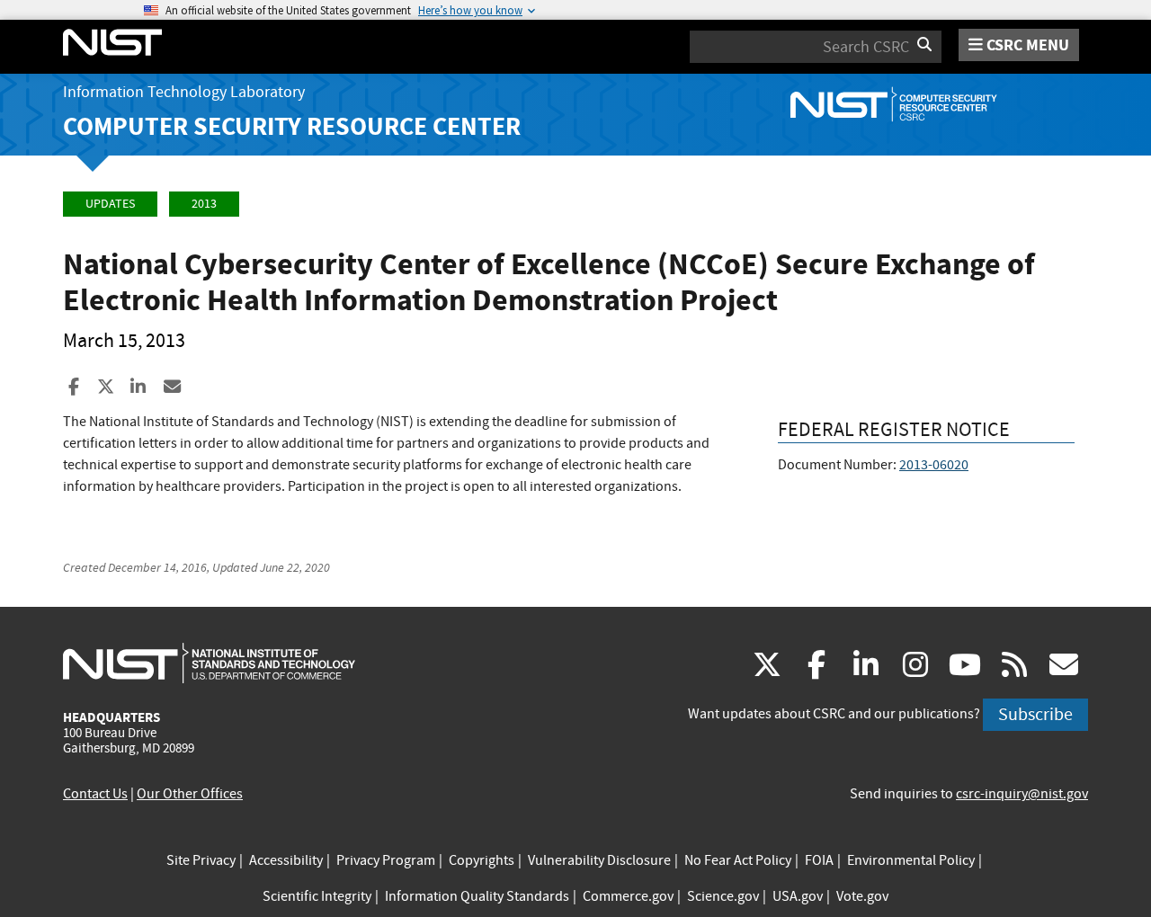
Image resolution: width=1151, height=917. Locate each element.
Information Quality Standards (477, 896)
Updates (110, 203)
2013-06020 (933, 465)
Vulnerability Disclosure (599, 860)
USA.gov (797, 896)
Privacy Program (385, 860)
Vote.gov (862, 896)
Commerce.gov (628, 896)
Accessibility (286, 860)
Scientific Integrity (317, 896)
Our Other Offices (190, 794)
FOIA (819, 860)
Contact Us (95, 794)
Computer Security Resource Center (292, 126)
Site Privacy (201, 860)
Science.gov (723, 896)
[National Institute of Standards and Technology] (209, 663)
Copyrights (481, 860)
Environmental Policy (911, 860)
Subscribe (1035, 714)
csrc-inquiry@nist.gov (1022, 794)
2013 (204, 203)
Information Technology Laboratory (184, 92)
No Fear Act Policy (737, 860)
